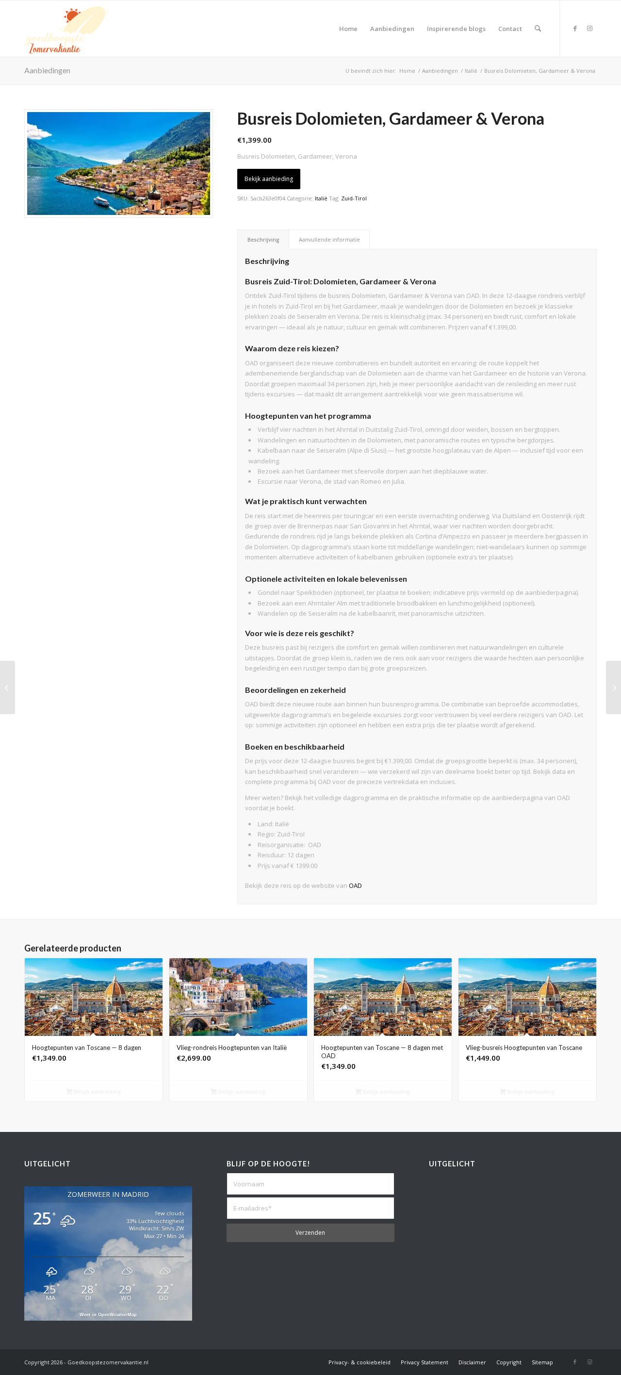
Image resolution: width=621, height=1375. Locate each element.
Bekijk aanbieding (269, 179)
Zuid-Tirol (354, 198)
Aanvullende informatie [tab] (329, 239)
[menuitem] (348, 28)
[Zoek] (537, 28)
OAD (355, 885)
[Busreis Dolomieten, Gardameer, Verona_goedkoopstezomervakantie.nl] (118, 163)
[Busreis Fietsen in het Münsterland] (7, 687)
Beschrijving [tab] (263, 239)
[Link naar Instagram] (589, 28)
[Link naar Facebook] (575, 28)
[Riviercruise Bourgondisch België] (613, 687)
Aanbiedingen (47, 70)
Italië (321, 198)
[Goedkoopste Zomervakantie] (66, 28)
